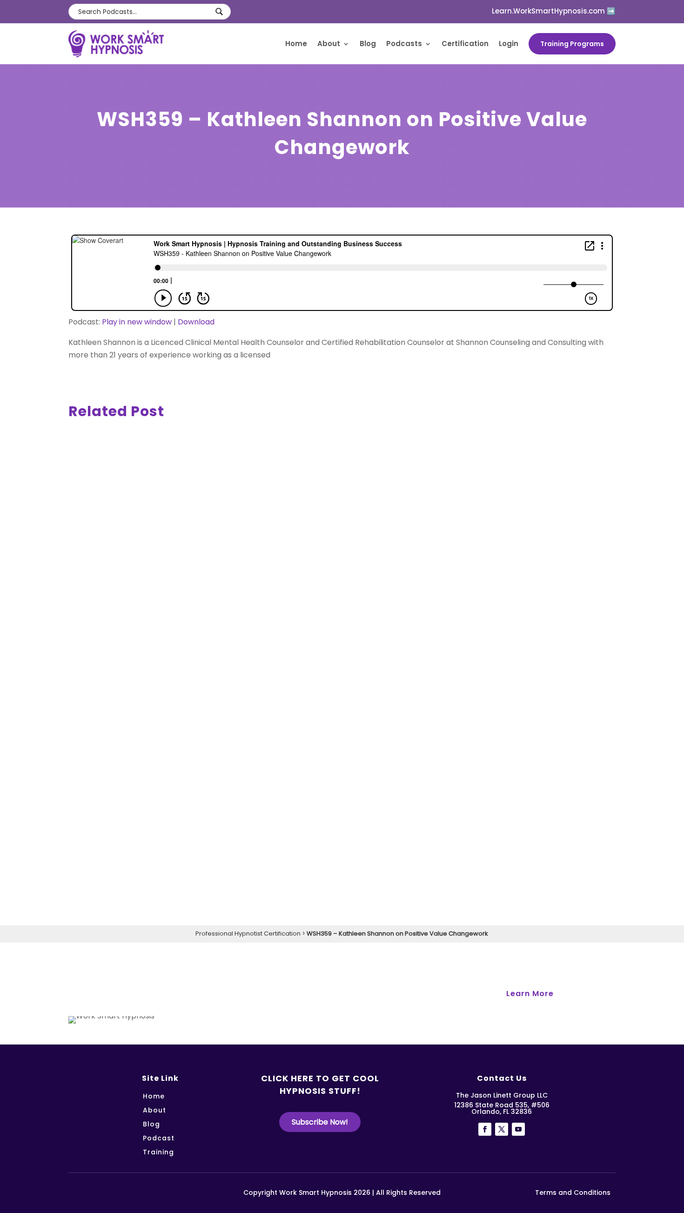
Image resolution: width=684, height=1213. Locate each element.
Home (296, 44)
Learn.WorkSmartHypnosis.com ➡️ (554, 11)
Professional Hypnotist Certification (248, 933)
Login (508, 44)
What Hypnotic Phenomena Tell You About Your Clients (209, 865)
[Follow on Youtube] (518, 1129)
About (328, 44)
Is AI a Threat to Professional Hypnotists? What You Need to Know (235, 712)
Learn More (530, 993)
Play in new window (137, 322)
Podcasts (404, 44)
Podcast (158, 1139)
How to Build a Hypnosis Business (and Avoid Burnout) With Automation (250, 560)
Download (196, 322)
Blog (368, 44)
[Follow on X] (501, 1129)
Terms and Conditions (572, 1192)
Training (158, 1153)
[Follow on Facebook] (484, 1129)
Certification (465, 44)
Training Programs (572, 43)
